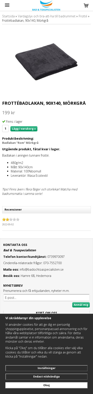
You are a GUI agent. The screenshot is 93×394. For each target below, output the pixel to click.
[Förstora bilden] (46, 63)
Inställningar (47, 368)
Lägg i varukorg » (24, 129)
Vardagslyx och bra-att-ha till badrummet (46, 16)
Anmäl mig (81, 305)
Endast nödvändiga (46, 376)
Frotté (83, 16)
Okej (46, 385)
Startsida (8, 16)
